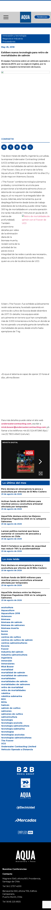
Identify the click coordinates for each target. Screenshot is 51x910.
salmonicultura (9, 717)
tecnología (7, 720)
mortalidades (8, 678)
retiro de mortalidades (13, 690)
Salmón (5, 705)
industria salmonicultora (14, 655)
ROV (3, 699)
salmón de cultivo (10, 708)
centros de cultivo (11, 637)
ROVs (4, 702)
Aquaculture (7, 610)
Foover (5, 649)
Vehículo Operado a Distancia (17, 749)
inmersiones (7, 664)
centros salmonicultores (14, 643)
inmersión (6, 661)
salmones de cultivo (12, 714)
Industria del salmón (12, 652)
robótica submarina (11, 696)
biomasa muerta (10, 628)
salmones (6, 711)
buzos (4, 634)
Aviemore (6, 616)
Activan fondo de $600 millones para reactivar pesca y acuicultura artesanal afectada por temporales (22, 504)
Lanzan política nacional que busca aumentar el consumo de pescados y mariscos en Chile (21, 534)
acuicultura (7, 607)
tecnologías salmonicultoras (16, 738)
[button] (4, 147)
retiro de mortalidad (12, 687)
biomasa (5, 619)
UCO (3, 743)
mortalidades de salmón (14, 681)
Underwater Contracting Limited (18, 746)
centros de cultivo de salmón (17, 640)
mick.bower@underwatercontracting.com (23, 427)
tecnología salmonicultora (15, 726)
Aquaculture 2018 (10, 613)
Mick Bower (7, 666)
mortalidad (7, 669)
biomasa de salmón (11, 622)
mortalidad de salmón (13, 672)
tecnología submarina (13, 729)
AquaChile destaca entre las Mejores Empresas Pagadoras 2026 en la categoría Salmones (23, 519)
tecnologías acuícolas (13, 735)
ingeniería (6, 658)
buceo (4, 631)
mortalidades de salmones (15, 684)
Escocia (5, 646)
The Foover (7, 740)
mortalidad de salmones (14, 675)
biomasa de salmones (13, 625)
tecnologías (7, 732)
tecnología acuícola (11, 723)
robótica (5, 693)
